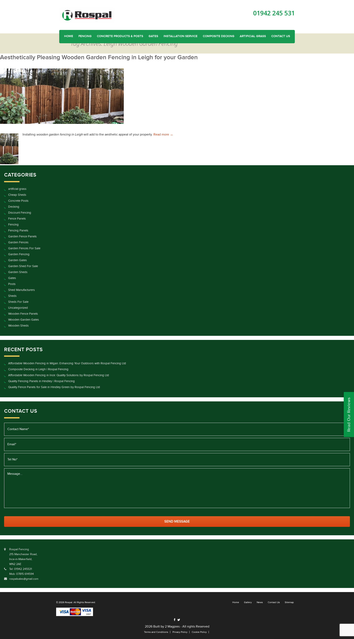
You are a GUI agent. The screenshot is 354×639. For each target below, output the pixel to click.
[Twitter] (178, 620)
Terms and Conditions (156, 632)
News (260, 602)
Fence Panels (17, 218)
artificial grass (17, 189)
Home (68, 36)
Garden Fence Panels (22, 236)
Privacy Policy (179, 632)
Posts (12, 284)
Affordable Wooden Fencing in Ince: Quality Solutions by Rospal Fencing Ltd (58, 375)
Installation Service (180, 36)
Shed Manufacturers (21, 290)
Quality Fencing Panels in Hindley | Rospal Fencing (41, 381)
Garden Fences (18, 242)
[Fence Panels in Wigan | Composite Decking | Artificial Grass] (87, 15)
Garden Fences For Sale (24, 248)
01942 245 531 (274, 13)
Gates (153, 36)
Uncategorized (18, 308)
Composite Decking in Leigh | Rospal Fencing (38, 369)
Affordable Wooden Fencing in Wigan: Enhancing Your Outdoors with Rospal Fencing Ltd (67, 363)
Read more (163, 135)
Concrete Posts (18, 201)
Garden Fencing (19, 254)
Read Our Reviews (348, 414)
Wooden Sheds (18, 325)
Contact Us (280, 36)
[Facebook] (174, 619)
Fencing (85, 36)
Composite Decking (218, 36)
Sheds (12, 296)
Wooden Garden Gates (23, 319)
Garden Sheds (17, 272)
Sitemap (289, 602)
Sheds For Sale (18, 302)
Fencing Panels (18, 230)
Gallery (248, 602)
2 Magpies (172, 627)
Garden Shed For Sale (23, 266)
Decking (13, 206)
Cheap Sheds (17, 195)
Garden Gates (17, 260)
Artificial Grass (253, 36)
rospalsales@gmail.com (23, 579)
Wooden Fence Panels (23, 314)
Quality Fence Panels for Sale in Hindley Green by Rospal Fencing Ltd (54, 387)
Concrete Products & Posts (120, 36)
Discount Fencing (19, 212)
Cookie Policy (199, 632)
